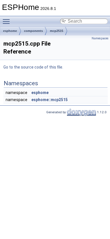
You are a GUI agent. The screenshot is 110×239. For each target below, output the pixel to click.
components (33, 31)
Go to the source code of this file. (33, 67)
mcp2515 (56, 31)
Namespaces (100, 38)
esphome (10, 31)
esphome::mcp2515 (49, 99)
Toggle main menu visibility (7, 21)
